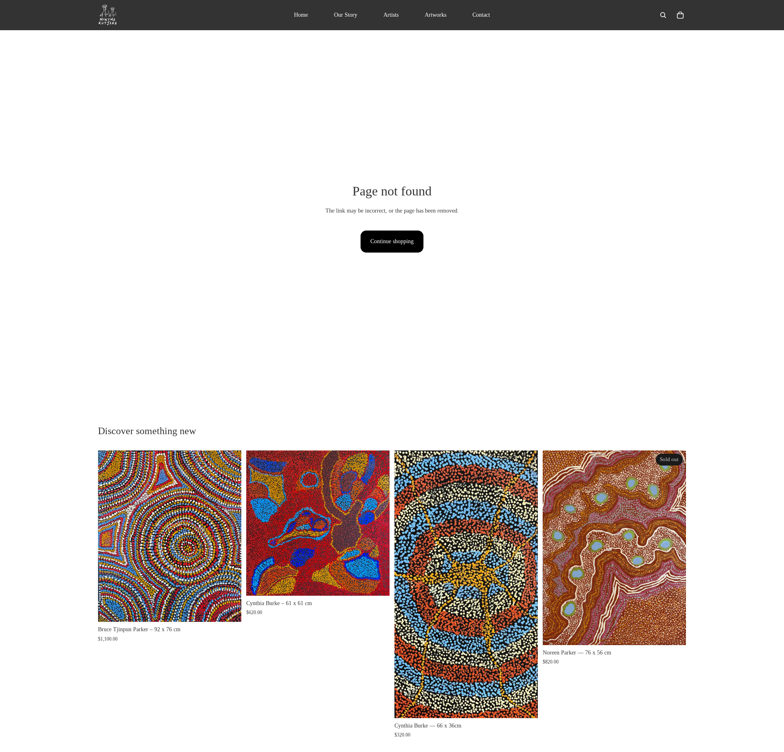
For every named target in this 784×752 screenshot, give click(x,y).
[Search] (663, 15)
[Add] (228, 609)
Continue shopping (392, 241)
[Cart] (680, 15)
